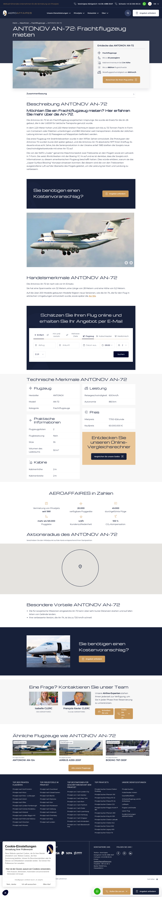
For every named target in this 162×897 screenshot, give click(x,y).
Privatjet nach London (47, 822)
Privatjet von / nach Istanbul (76, 795)
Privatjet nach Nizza (19, 792)
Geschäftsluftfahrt (128, 796)
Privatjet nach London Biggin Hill (24, 815)
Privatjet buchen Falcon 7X (104, 833)
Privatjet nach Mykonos (48, 799)
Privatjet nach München (21, 822)
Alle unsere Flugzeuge (81, 768)
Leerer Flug (126, 811)
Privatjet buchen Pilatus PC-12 (105, 798)
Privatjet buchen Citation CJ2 (105, 804)
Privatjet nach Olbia (19, 802)
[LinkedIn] (150, 4)
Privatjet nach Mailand (20, 812)
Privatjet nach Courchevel (49, 789)
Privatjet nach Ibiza (46, 819)
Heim (15, 23)
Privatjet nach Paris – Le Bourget (24, 796)
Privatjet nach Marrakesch (49, 805)
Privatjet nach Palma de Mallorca (24, 819)
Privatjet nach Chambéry (48, 815)
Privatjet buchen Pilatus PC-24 (105, 801)
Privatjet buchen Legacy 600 (104, 829)
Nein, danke (11, 884)
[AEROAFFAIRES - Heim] (17, 13)
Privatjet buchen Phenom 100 (105, 794)
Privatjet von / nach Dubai (76, 808)
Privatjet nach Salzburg (48, 809)
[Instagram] (124, 853)
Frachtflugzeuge (38, 23)
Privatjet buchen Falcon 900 (104, 826)
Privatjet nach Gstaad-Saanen (50, 792)
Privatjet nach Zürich (20, 799)
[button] (5, 893)
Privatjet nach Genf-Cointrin (22, 789)
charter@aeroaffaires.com (102, 861)
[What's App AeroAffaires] (144, 4)
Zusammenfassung (37, 93)
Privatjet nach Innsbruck (48, 812)
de (155, 4)
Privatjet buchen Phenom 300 (105, 813)
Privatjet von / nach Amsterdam (78, 821)
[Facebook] (118, 853)
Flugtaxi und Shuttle (129, 808)
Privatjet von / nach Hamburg (77, 815)
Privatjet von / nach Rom (75, 801)
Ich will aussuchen (29, 884)
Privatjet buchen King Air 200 (105, 816)
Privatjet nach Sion (46, 802)
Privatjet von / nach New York (77, 798)
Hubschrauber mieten (129, 792)
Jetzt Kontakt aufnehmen (58, 879)
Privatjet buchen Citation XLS (105, 823)
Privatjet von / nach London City (78, 792)
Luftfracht (125, 804)
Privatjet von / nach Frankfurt (77, 805)
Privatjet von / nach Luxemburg (78, 811)
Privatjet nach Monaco (20, 825)
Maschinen (24, 23)
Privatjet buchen (127, 789)
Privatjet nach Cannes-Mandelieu (24, 809)
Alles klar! (47, 884)
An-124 (92, 296)
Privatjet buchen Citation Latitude (106, 819)
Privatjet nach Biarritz (47, 796)
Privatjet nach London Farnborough (25, 805)
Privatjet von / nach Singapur (77, 818)
